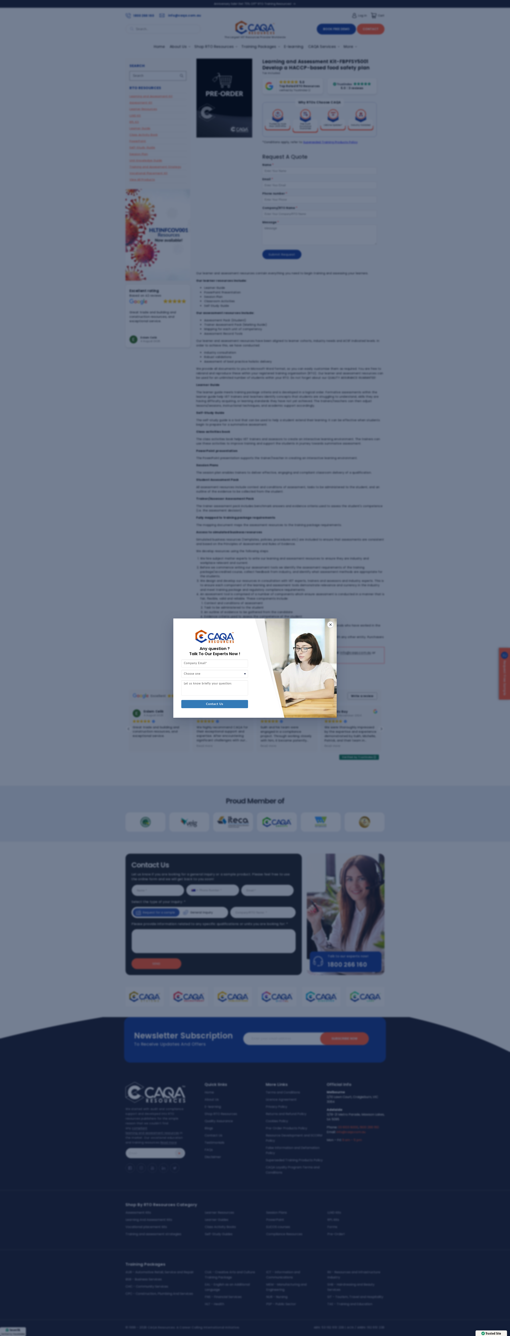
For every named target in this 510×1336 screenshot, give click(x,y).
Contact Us (214, 704)
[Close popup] (330, 624)
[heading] (214, 651)
